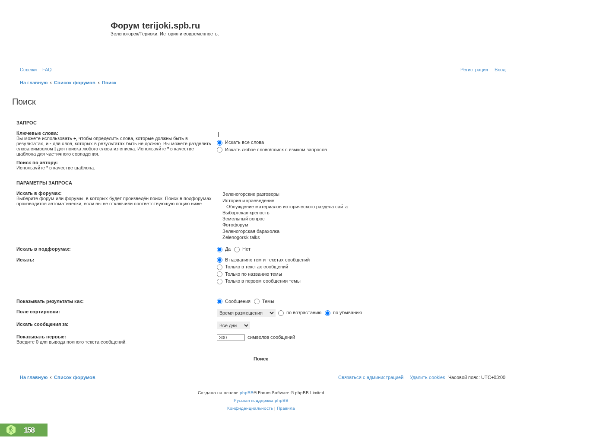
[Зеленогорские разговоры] (361, 194)
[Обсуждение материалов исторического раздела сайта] (361, 207)
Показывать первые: (41, 336)
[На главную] (62, 36)
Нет (246, 249)
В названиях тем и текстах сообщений (267, 259)
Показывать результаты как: (50, 301)
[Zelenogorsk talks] (361, 238)
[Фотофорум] (361, 225)
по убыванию (347, 312)
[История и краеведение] (361, 201)
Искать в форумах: (39, 193)
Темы (267, 301)
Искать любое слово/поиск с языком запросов (275, 149)
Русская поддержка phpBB (261, 400)
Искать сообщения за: (42, 324)
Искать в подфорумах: (43, 249)
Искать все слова (244, 142)
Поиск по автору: (37, 162)
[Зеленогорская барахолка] (361, 232)
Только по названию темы (253, 274)
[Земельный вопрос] (361, 219)
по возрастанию (303, 312)
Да (227, 249)
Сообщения (237, 301)
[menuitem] (45, 69)
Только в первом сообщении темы (262, 281)
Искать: (25, 259)
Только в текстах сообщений (256, 266)
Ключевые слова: (37, 133)
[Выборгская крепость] (361, 213)
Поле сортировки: (38, 311)
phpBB (247, 392)
